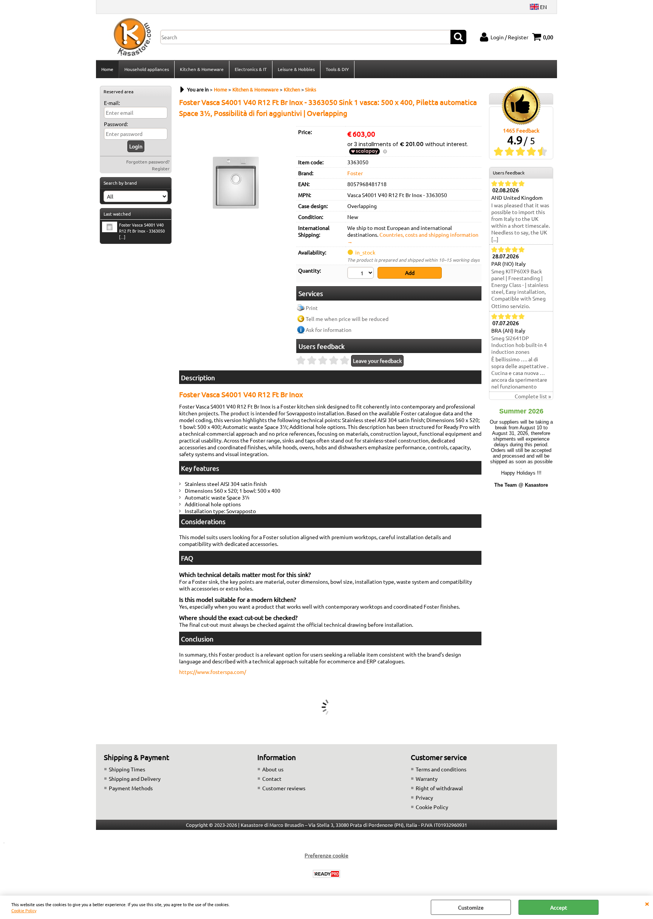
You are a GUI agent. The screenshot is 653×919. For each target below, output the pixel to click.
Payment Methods (131, 788)
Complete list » (533, 396)
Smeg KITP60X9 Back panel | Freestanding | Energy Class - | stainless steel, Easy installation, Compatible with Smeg (519, 285)
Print (312, 307)
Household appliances (146, 69)
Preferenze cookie (326, 855)
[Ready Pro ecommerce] (326, 874)
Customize (471, 907)
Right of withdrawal (439, 788)
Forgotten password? (148, 162)
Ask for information (328, 329)
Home (107, 69)
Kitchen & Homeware (202, 69)
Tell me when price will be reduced (347, 318)
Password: (116, 123)
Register (161, 168)
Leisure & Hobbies (296, 69)
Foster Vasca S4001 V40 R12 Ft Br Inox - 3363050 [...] (142, 231)
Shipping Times (127, 769)
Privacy (424, 797)
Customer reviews (283, 788)
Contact (272, 778)
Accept (558, 907)
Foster (355, 173)
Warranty (427, 778)
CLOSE (647, 903)
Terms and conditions (441, 769)
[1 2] (361, 274)
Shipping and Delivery (135, 778)
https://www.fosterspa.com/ (212, 671)
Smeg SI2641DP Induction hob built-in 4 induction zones (519, 345)
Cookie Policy (23, 910)
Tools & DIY (337, 69)
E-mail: (112, 102)
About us (272, 769)
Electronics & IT (251, 69)
